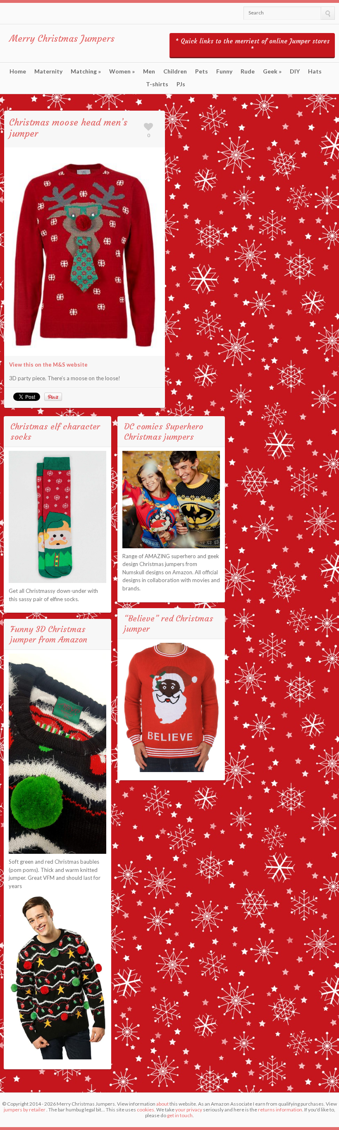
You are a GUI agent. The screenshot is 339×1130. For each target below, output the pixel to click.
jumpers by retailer (24, 1109)
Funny (224, 71)
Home (18, 71)
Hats (315, 71)
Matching (86, 71)
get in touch (180, 1115)
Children (175, 71)
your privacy (188, 1109)
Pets (201, 71)
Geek (272, 71)
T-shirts (157, 84)
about (162, 1104)
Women (122, 71)
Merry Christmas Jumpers (62, 38)
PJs (181, 84)
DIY (295, 71)
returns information (280, 1109)
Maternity (48, 71)
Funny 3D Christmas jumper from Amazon (48, 634)
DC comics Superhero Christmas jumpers (163, 431)
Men (149, 71)
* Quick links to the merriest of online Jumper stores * (252, 45)
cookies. (146, 1109)
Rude (248, 71)
